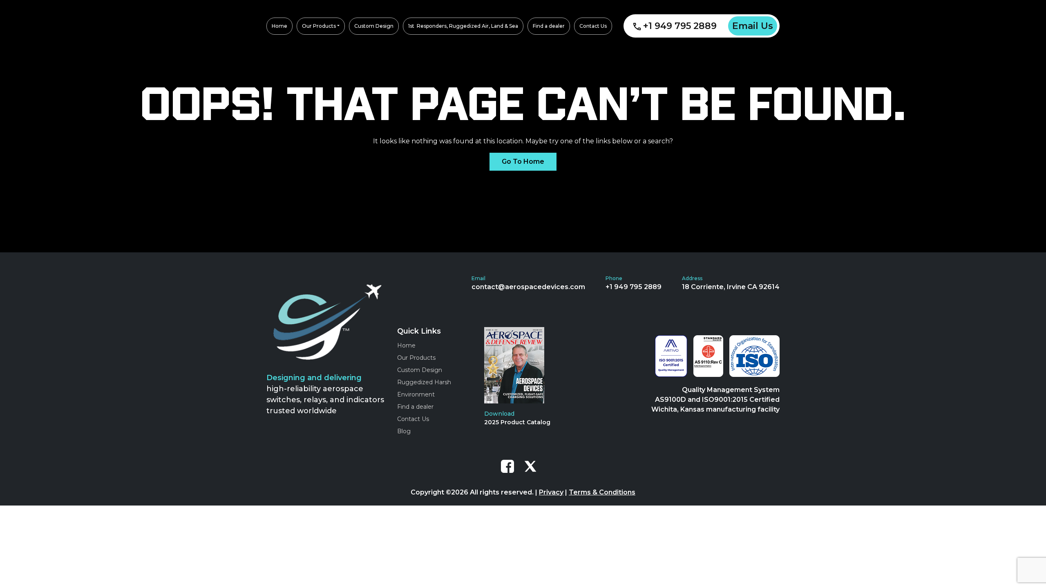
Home (406, 345)
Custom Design (419, 370)
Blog (404, 431)
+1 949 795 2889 (680, 25)
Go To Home (523, 161)
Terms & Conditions (602, 492)
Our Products (416, 357)
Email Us (752, 25)
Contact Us (413, 419)
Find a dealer (415, 406)
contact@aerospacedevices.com (528, 287)
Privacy (551, 492)
